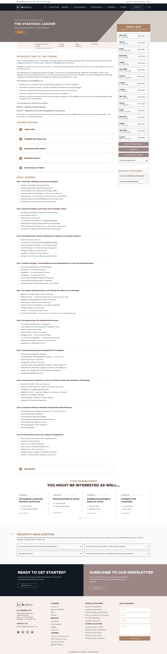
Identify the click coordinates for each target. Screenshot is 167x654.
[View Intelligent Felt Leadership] (134, 504)
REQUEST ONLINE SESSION (133, 144)
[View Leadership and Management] (134, 181)
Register (20, 32)
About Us (129, 2)
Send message (134, 638)
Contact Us (137, 7)
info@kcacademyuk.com (27, 2)
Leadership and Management (33, 52)
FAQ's (148, 2)
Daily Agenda (78, 45)
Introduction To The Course (42, 45)
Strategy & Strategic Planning (35, 107)
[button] (80, 517)
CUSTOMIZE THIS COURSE (133, 155)
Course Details (61, 45)
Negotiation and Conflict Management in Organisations (45, 111)
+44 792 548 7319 (30, 619)
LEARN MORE (23, 513)
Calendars (64, 7)
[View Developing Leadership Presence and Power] (32, 504)
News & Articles (139, 2)
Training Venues (96, 7)
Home (19, 52)
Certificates (111, 7)
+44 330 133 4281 (45, 2)
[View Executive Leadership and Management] (134, 176)
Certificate (94, 44)
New (45, 7)
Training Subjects (79, 7)
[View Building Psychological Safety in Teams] (100, 504)
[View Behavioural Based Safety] (66, 504)
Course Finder (54, 7)
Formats (123, 7)
